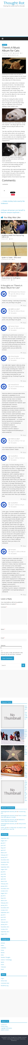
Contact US (4, 1024)
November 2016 (5, 862)
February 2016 (4, 883)
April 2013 (3, 919)
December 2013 (5, 907)
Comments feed (5, 983)
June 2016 (3, 874)
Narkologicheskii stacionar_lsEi (8, 815)
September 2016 (5, 867)
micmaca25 (16, 53)
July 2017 (3, 843)
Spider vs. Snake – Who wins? (11, 257)
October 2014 (4, 891)
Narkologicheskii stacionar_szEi (8, 823)
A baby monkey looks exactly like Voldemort (13, 202)
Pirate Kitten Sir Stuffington (11, 278)
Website (3, 645)
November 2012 (5, 927)
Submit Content (5, 1030)
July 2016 (3, 872)
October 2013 (4, 910)
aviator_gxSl (4, 827)
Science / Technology (6, 959)
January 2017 (4, 857)
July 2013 (3, 915)
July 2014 (3, 895)
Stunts (2, 964)
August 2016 (4, 869)
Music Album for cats (13, 55)
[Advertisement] (14, 22)
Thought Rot (14, 2)
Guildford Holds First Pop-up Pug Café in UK (13, 236)
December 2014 (5, 888)
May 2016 (3, 876)
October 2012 (4, 929)
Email (3, 638)
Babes (2, 945)
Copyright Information (6, 1028)
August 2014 (4, 893)
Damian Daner (14, 326)
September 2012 (5, 931)
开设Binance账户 (15, 439)
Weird (2, 969)
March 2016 (4, 881)
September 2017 (5, 838)
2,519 (11, 239)
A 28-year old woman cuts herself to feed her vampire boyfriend (13, 211)
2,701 (13, 280)
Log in (2, 978)
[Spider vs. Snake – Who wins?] (14, 243)
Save (13, 194)
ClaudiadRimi (14, 456)
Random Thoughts (5, 957)
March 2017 (4, 852)
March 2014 (4, 900)
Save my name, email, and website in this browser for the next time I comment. (12, 653)
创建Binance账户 (15, 309)
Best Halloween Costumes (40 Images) (26, 712)
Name (3, 629)
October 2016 (4, 864)
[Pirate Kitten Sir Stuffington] (14, 263)
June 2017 (3, 845)
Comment (4, 607)
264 (14, 259)
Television (3, 967)
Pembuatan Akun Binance (17, 292)
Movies (3, 952)
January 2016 (4, 886)
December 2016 (5, 860)
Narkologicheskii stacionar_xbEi (9, 811)
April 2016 (3, 879)
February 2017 (4, 855)
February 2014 (4, 903)
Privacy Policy (4, 1026)
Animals (4, 44)
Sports (2, 962)
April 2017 (3, 850)
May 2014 (3, 898)
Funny (2, 950)
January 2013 (4, 924)
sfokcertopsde (14, 356)
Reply (24, 305)
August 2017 (4, 840)
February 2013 (4, 922)
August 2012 (4, 934)
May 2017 (3, 848)
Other (2, 955)
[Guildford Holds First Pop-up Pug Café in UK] (14, 221)
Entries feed (4, 981)
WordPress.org (4, 985)
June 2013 (3, 917)
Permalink (13, 296)
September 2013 (5, 912)
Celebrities (3, 948)
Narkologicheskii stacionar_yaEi (9, 819)
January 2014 (4, 905)
